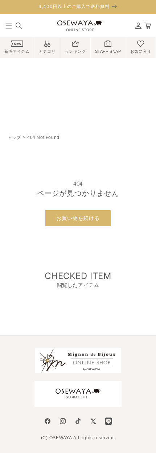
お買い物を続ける (78, 218)
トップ (14, 137)
